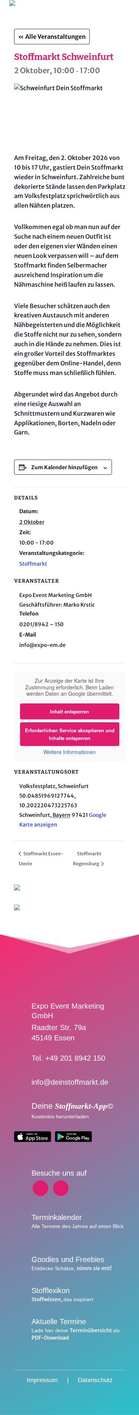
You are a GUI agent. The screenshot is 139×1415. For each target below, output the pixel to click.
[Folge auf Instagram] (61, 1188)
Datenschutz (95, 1380)
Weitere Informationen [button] (69, 752)
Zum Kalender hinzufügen (64, 467)
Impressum (42, 1380)
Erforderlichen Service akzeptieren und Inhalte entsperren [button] (70, 734)
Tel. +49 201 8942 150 (68, 1058)
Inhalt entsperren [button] (69, 711)
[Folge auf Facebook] (40, 1188)
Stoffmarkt (33, 563)
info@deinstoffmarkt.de (70, 1082)
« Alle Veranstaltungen (52, 36)
